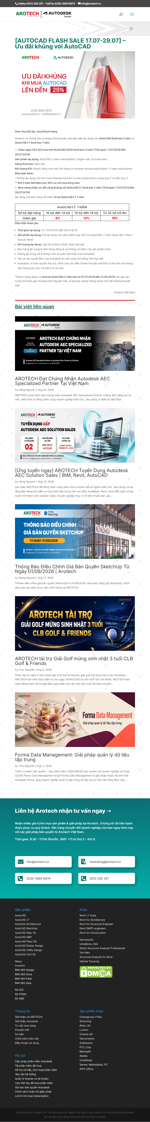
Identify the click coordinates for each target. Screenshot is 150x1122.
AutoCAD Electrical (26, 928)
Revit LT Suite (88, 915)
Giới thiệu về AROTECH (28, 1016)
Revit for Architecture (92, 919)
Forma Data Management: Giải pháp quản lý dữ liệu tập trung (72, 757)
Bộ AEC (19, 989)
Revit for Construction (93, 932)
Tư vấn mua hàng (25, 1025)
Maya (18, 961)
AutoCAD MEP (23, 937)
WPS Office (86, 1068)
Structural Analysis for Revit (96, 956)
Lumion (84, 1029)
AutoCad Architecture (28, 923)
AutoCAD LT (22, 919)
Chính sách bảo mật (27, 1038)
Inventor (20, 965)
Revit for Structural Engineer (96, 923)
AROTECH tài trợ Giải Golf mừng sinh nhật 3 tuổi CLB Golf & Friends (74, 661)
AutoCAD (20, 915)
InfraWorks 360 (89, 944)
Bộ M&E (19, 998)
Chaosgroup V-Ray (91, 1016)
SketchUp (85, 1021)
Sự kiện (19, 1034)
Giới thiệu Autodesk (26, 1021)
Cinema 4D (86, 1034)
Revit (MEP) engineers (93, 928)
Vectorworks (87, 1038)
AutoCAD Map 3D (25, 932)
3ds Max (85, 952)
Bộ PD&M (20, 994)
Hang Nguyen (27, 389)
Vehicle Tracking (89, 961)
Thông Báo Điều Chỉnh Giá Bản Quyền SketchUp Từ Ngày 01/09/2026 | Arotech (72, 569)
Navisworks (86, 939)
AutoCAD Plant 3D (26, 941)
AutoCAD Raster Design (29, 945)
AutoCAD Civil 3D (25, 954)
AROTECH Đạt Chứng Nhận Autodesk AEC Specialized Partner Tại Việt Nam (62, 381)
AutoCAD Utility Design (28, 950)
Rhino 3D (85, 1025)
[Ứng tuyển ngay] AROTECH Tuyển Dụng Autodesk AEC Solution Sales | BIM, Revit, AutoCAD (71, 473)
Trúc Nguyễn (26, 669)
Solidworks (86, 1042)
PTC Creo (85, 1047)
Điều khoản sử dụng (27, 1042)
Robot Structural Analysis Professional (102, 948)
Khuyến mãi (22, 1029)
